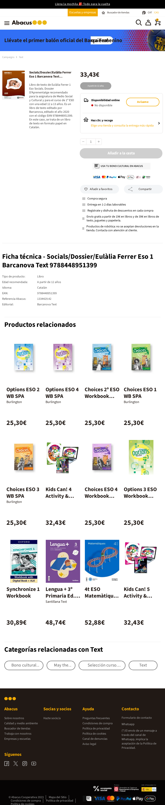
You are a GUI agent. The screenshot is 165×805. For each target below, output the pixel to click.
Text (21, 57)
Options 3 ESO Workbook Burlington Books (140, 499)
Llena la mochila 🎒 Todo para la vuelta (82, 4)
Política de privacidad (96, 728)
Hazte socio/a (52, 718)
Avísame (142, 102)
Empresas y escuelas (17, 739)
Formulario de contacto (137, 718)
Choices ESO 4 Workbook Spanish (101, 496)
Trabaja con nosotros (17, 734)
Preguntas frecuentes (96, 718)
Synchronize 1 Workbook (23, 592)
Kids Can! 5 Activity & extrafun (137, 595)
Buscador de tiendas (17, 728)
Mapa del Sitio (58, 797)
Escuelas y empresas (82, 12)
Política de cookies (94, 734)
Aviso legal (89, 744)
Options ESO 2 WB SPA (23, 393)
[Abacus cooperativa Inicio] (30, 25)
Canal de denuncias (94, 739)
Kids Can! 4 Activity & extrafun (59, 496)
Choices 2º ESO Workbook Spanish (102, 396)
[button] (148, 23)
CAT (150, 12)
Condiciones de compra (97, 723)
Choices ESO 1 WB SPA (140, 393)
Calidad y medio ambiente (21, 723)
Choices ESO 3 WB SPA (22, 492)
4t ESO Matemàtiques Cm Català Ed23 (102, 599)
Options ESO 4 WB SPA (62, 393)
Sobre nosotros (14, 718)
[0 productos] (158, 24)
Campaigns (8, 57)
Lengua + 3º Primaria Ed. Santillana (60, 595)
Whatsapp (128, 724)
